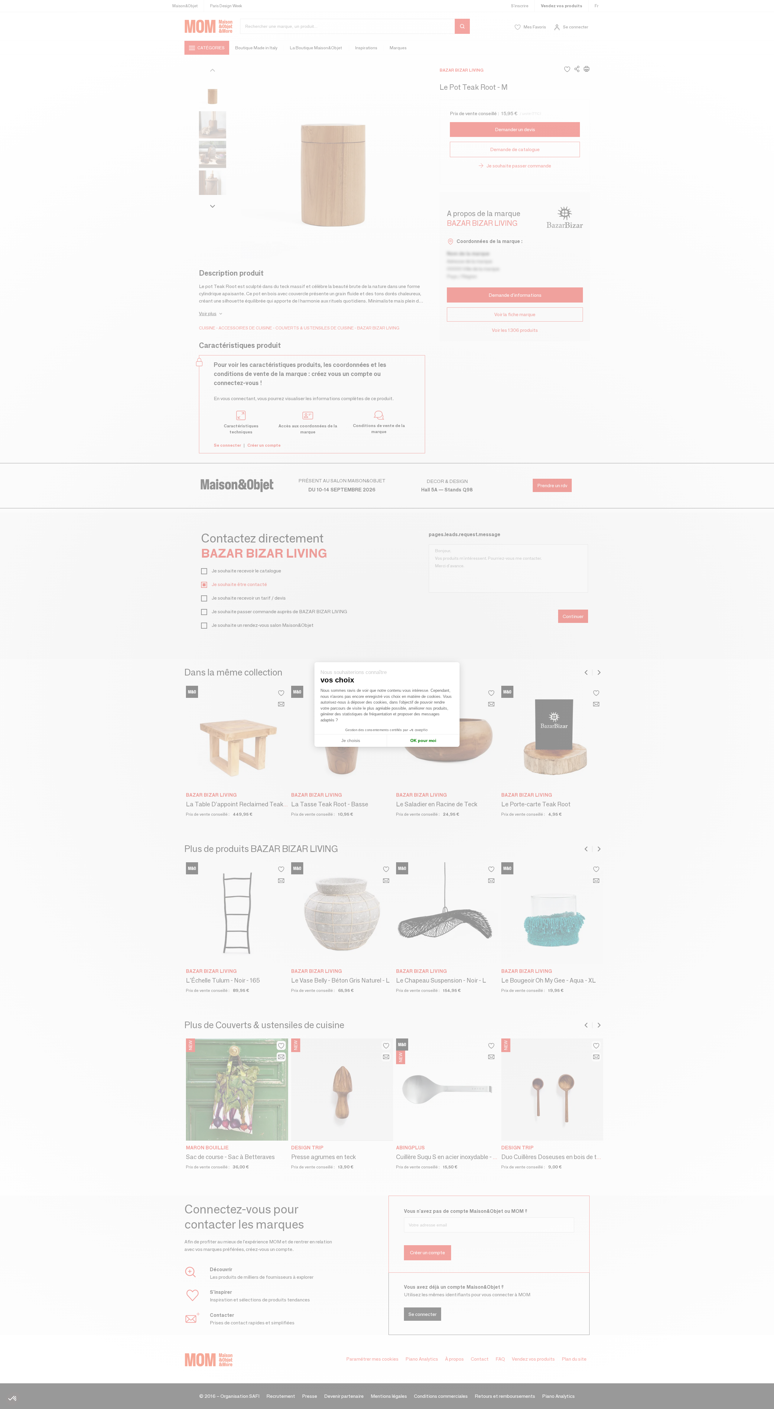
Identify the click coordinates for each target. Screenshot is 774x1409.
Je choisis (350, 740)
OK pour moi (423, 740)
